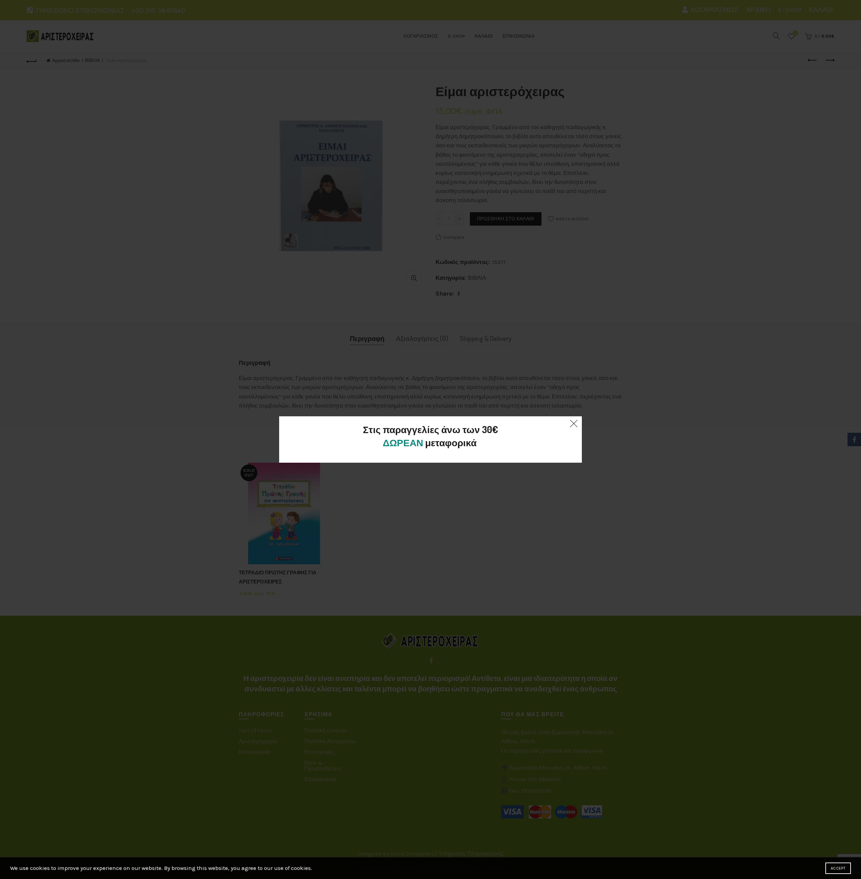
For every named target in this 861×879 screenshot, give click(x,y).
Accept (838, 868)
